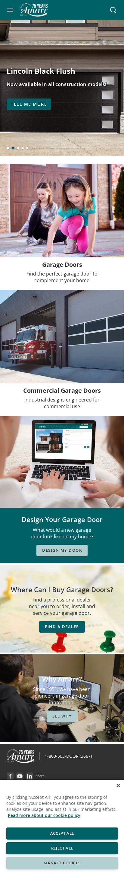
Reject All (62, 848)
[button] (10, 10)
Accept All (62, 833)
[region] (62, 827)
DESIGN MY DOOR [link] (62, 550)
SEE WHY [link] (62, 716)
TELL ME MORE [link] (29, 104)
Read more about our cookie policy (44, 815)
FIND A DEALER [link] (62, 626)
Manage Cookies (62, 863)
